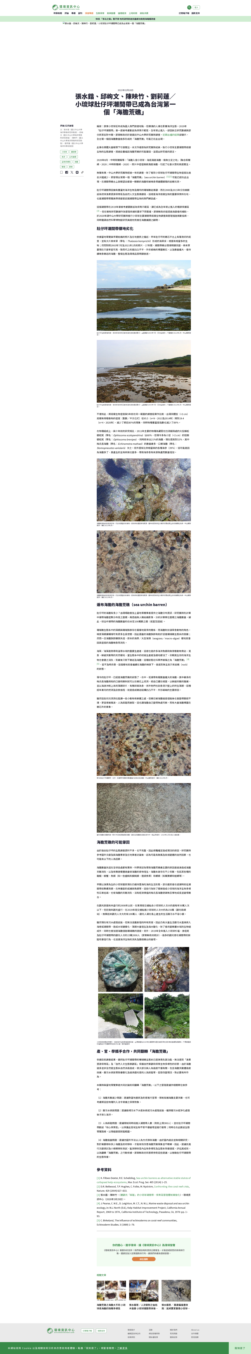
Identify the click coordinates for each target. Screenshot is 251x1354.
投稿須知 (131, 1337)
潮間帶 (73, 151)
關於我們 (173, 1329)
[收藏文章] (61, 172)
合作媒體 (194, 1333)
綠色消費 (144, 13)
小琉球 (64, 151)
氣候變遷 (111, 13)
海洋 (63, 156)
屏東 (71, 166)
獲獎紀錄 (173, 1337)
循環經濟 (122, 13)
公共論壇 (69, 125)
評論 (67, 13)
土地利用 (133, 13)
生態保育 (100, 13)
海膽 (76, 161)
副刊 (80, 13)
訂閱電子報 (184, 13)
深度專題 (89, 13)
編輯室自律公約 (134, 1333)
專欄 (73, 13)
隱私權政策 (153, 1337)
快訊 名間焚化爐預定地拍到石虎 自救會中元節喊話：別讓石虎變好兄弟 (125, 18)
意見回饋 (194, 1337)
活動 (150, 1329)
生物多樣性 (66, 161)
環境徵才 (131, 1329)
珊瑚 (63, 166)
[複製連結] (82, 172)
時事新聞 (58, 13)
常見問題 (173, 1333)
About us (195, 1329)
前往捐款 (144, 1259)
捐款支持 (195, 13)
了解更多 (122, 1348)
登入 (196, 7)
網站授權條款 (154, 1333)
